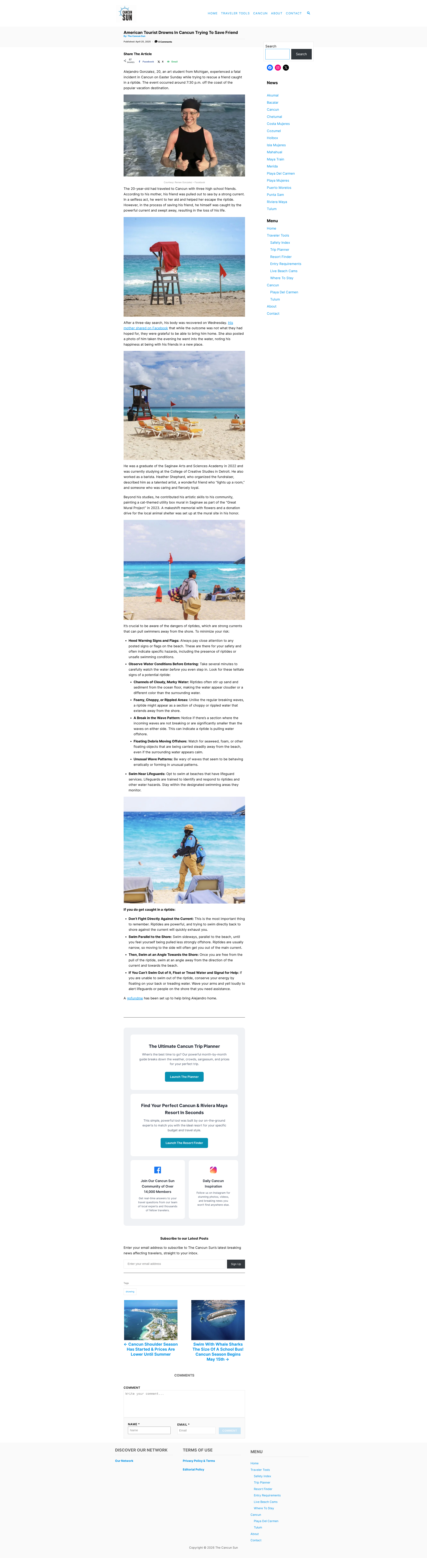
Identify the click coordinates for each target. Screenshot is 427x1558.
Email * (183, 1424)
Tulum (272, 209)
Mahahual (274, 152)
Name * (134, 1424)
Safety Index (280, 243)
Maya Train (275, 159)
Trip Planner (279, 250)
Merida (272, 166)
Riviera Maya (277, 202)
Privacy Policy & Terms (199, 1461)
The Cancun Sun (136, 36)
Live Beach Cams (283, 271)
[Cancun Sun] (143, 13)
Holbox (272, 138)
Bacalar (272, 103)
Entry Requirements (285, 264)
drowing (130, 1291)
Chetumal (274, 117)
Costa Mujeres (278, 124)
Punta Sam (275, 195)
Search (270, 46)
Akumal (273, 95)
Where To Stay (281, 278)
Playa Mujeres (278, 180)
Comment (132, 1387)
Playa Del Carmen (281, 173)
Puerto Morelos (279, 188)
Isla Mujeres (276, 145)
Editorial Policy (193, 1469)
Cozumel (274, 131)
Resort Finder (281, 257)
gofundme (135, 998)
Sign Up (236, 1264)
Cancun (273, 110)
